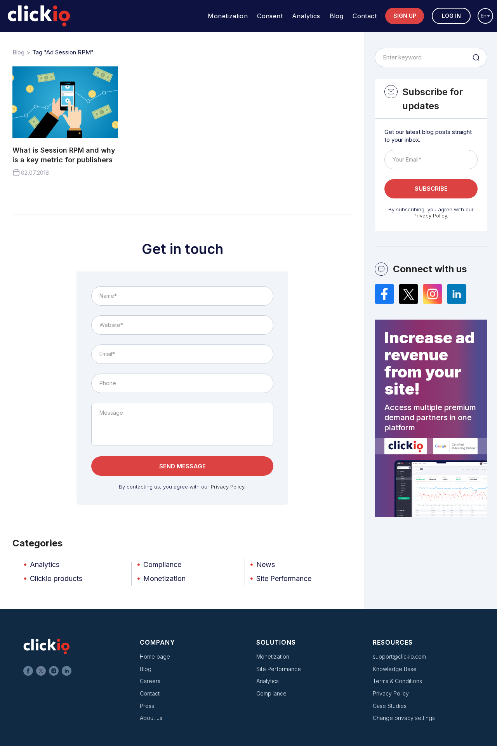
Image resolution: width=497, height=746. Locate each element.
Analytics (306, 16)
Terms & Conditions (397, 681)
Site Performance (283, 578)
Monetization (228, 16)
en (484, 15)
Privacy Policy (227, 486)
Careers (150, 681)
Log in (451, 15)
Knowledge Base (395, 669)
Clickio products (56, 578)
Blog (337, 16)
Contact (365, 16)
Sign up (404, 15)
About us (151, 718)
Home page (155, 656)
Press (147, 706)
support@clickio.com (399, 656)
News (265, 564)
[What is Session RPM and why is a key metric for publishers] (65, 102)
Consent (270, 16)
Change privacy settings (404, 718)
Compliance (162, 564)
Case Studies (390, 706)
